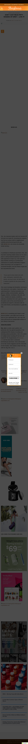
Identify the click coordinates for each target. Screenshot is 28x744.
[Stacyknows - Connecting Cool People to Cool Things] (15, 8)
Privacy (17, 386)
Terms (13, 386)
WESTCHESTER (7, 4)
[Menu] (2, 8)
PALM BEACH (21, 4)
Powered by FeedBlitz (14, 383)
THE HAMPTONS (14, 4)
